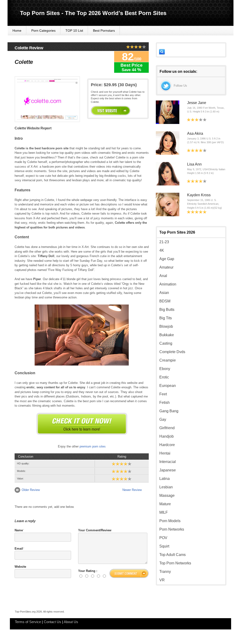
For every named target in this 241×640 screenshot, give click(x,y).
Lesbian (166, 487)
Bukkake (166, 335)
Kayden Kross (199, 195)
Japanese (167, 470)
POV (163, 538)
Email (19, 548)
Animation (167, 284)
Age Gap (166, 259)
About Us (71, 622)
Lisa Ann (194, 164)
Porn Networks (171, 529)
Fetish (164, 403)
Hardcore (167, 445)
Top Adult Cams (172, 555)
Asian (164, 293)
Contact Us (52, 622)
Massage (167, 495)
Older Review (31, 490)
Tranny (165, 572)
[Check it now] (81, 424)
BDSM (164, 301)
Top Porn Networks (175, 563)
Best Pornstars (104, 30)
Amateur (166, 267)
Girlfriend (167, 428)
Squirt (164, 546)
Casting (165, 343)
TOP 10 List (74, 30)
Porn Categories (43, 30)
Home (16, 30)
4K (161, 250)
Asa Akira (195, 133)
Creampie (167, 360)
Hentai (164, 453)
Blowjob (166, 326)
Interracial (167, 462)
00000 (110, 110)
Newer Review (132, 490)
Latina (164, 479)
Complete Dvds (172, 352)
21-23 (164, 242)
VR (162, 580)
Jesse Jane (196, 103)
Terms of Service (28, 622)
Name (19, 530)
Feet (163, 394)
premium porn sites (93, 446)
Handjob (166, 436)
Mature (165, 504)
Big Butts (166, 310)
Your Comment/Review (94, 530)
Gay (162, 419)
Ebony (164, 369)
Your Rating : (87, 571)
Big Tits (165, 318)
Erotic (164, 377)
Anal (163, 276)
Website (20, 566)
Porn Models (170, 521)
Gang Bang (168, 411)
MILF (163, 512)
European (167, 386)
